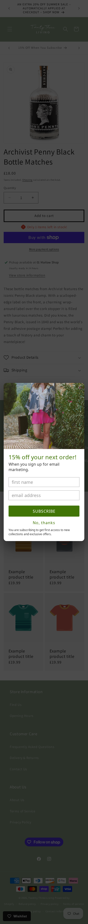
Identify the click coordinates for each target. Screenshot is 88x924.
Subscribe (44, 511)
